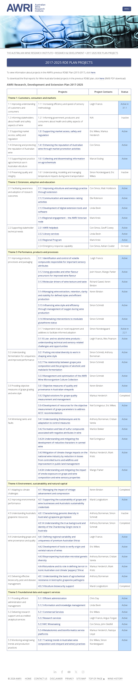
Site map (81, 678)
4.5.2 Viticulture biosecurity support (56, 586)
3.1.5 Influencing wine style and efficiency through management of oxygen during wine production (61, 309)
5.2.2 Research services (49, 618)
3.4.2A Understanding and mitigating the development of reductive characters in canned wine (61, 442)
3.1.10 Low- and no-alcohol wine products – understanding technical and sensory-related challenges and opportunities (60, 342)
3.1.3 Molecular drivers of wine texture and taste (62, 281)
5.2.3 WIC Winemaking (49, 624)
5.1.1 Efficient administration (52, 598)
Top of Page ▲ (97, 678)
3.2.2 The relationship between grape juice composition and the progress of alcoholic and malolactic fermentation (61, 366)
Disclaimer (56, 678)
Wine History (115, 678)
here (93, 72)
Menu (126, 9)
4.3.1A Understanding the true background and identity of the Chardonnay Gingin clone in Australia (62, 527)
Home (28, 678)
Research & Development (69, 53)
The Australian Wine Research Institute (30, 53)
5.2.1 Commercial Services (51, 611)
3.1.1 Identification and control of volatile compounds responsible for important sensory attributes (62, 262)
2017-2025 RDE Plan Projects (102, 53)
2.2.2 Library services (48, 233)
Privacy (69, 678)
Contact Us (40, 678)
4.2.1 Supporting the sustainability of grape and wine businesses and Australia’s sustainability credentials (62, 503)
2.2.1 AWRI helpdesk (48, 227)
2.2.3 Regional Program (50, 239)
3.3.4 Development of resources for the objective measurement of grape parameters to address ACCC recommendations (62, 409)
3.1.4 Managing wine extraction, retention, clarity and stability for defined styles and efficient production (62, 295)
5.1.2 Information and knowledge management (61, 605)
